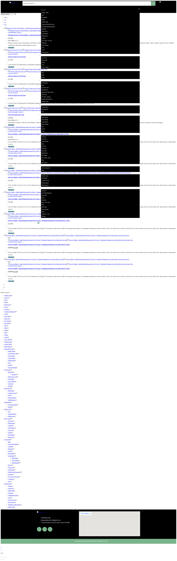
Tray (43, 47)
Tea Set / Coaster (46, 97)
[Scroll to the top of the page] (1, 545)
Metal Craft (44, 104)
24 (5, 22)
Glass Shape (45, 119)
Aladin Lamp (45, 176)
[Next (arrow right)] (3, 559)
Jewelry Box (45, 90)
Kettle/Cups (45, 36)
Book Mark (44, 17)
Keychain (44, 200)
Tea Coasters (45, 45)
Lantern (44, 38)
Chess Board (45, 141)
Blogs (42, 219)
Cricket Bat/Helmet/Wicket (48, 26)
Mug (43, 204)
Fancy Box (44, 195)
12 (5, 20)
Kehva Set (44, 148)
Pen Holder (44, 155)
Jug (43, 111)
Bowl (43, 75)
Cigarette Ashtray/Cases (48, 24)
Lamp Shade (45, 122)
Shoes (43, 62)
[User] (165, 3)
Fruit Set (44, 146)
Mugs (43, 77)
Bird (43, 72)
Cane (43, 85)
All (5, 24)
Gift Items (43, 188)
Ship (43, 160)
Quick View (126, 235)
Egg (43, 144)
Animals (44, 137)
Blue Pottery (44, 55)
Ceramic (43, 70)
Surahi (43, 129)
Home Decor (44, 173)
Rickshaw (44, 43)
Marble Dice (44, 153)
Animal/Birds (45, 107)
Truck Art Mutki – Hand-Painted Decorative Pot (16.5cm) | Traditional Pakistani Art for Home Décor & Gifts (39, 244)
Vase (43, 131)
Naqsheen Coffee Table (47, 92)
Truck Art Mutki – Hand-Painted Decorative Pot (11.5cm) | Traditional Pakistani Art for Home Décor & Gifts (39, 220)
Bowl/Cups (44, 60)
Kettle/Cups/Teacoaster (13, 112)
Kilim (43, 170)
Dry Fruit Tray (45, 87)
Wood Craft (44, 80)
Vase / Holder (45, 67)
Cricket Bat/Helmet (12, 32)
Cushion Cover (45, 180)
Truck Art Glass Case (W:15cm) (17, 57)
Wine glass (44, 162)
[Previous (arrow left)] (1, 559)
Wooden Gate (45, 101)
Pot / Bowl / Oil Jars (47, 40)
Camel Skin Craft (45, 114)
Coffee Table (45, 22)
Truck (43, 50)
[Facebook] (39, 529)
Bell (43, 15)
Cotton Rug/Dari (46, 168)
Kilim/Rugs (44, 165)
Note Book (44, 207)
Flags (43, 197)
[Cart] (159, 3)
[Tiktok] (50, 529)
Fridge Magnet (45, 183)
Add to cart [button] (11, 47)
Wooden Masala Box (47, 99)
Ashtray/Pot (45, 83)
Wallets (44, 216)
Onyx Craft (44, 134)
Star (43, 126)
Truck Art (43, 10)
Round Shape (45, 124)
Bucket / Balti (45, 12)
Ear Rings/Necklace (47, 193)
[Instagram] (44, 529)
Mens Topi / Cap (46, 202)
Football (44, 29)
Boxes (43, 19)
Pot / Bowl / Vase (46, 157)
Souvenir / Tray (46, 214)
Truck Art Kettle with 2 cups (16, 114)
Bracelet (44, 190)
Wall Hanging (45, 52)
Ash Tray (44, 58)
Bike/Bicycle (45, 109)
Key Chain (44, 150)
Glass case (44, 31)
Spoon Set (44, 94)
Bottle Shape (45, 117)
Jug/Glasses (45, 33)
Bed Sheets (44, 178)
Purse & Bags (45, 209)
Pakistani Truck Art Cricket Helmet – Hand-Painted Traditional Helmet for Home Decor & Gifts (35, 35)
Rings (43, 211)
